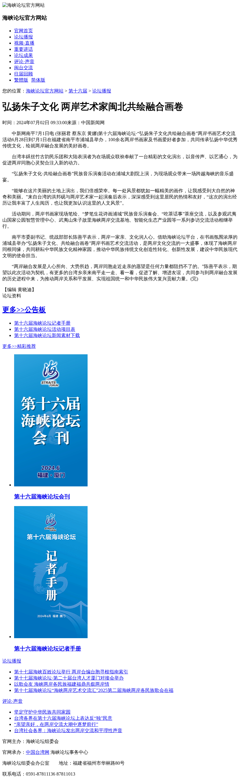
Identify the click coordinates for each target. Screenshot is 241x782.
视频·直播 (24, 43)
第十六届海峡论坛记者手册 (42, 323)
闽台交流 (23, 67)
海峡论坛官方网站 (44, 90)
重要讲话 (23, 49)
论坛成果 (23, 55)
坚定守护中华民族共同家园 (42, 711)
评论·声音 (24, 61)
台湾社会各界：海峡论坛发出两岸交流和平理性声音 (68, 730)
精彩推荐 (26, 346)
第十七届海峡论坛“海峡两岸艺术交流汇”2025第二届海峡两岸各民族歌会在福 (93, 690)
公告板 (35, 310)
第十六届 (77, 90)
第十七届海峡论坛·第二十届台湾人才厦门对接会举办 (69, 677)
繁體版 (21, 79)
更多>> (13, 310)
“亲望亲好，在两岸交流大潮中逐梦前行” (56, 724)
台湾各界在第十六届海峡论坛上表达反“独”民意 (63, 718)
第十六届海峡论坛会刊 (42, 496)
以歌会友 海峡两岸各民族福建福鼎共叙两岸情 (61, 684)
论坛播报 (23, 36)
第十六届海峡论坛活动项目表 (44, 329)
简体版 (38, 79)
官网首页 (23, 30)
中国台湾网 (37, 752)
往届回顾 (23, 73)
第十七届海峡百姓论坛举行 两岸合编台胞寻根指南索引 (71, 671)
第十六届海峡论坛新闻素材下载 (47, 335)
